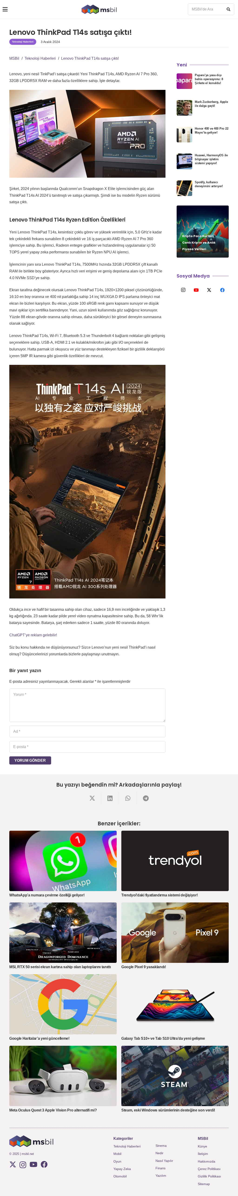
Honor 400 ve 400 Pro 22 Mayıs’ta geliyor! (211, 130)
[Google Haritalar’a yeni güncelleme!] (63, 1004)
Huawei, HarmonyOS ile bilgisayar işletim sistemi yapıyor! (211, 159)
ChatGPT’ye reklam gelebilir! (33, 635)
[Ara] (228, 9)
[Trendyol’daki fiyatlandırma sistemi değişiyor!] (175, 861)
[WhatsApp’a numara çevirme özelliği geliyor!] (63, 861)
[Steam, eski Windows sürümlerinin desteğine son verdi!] (175, 1076)
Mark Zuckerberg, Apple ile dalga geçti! (211, 104)
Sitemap (204, 1184)
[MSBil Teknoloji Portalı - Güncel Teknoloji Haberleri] (99, 9)
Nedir (159, 1153)
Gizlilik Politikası (209, 1176)
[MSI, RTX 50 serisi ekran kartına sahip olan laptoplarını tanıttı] (63, 932)
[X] (209, 290)
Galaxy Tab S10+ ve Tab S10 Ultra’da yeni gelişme (163, 1038)
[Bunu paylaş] (92, 798)
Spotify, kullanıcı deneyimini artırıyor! (209, 184)
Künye (202, 1146)
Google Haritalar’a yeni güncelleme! (39, 1038)
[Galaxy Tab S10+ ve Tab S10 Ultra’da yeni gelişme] (175, 1004)
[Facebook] (222, 290)
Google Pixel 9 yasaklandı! (143, 967)
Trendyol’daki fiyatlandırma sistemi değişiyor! (159, 895)
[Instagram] (183, 290)
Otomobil (120, 1176)
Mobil (117, 1154)
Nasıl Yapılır (164, 1161)
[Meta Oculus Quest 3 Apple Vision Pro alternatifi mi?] (63, 1076)
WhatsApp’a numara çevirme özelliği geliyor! (46, 895)
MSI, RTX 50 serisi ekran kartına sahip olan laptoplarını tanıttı (60, 967)
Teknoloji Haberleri (127, 1146)
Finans (160, 1168)
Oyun (117, 1161)
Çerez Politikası (209, 1169)
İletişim (203, 1154)
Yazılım (160, 1175)
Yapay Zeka (122, 1169)
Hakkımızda (206, 1161)
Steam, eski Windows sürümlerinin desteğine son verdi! (168, 1110)
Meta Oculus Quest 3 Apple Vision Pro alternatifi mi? (53, 1110)
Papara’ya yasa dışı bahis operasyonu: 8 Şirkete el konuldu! (209, 79)
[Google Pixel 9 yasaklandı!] (175, 932)
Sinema (161, 1145)
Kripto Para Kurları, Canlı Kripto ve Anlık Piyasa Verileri (198, 242)
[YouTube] (196, 290)
